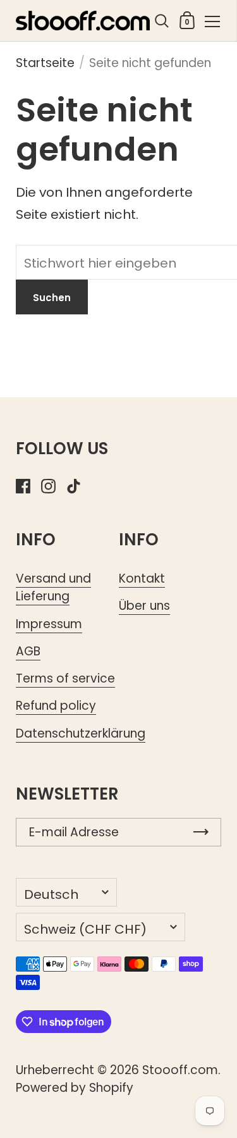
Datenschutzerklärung (80, 733)
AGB (28, 651)
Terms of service (65, 678)
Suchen (52, 297)
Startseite (45, 62)
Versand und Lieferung (53, 587)
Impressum (49, 624)
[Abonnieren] (201, 832)
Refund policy (56, 705)
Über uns (144, 605)
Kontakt (142, 578)
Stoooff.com (180, 1070)
